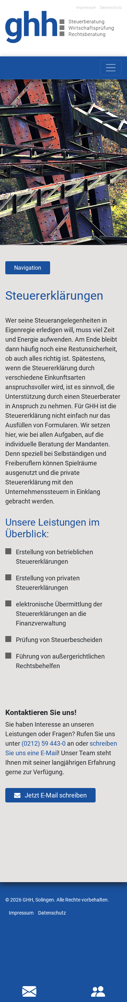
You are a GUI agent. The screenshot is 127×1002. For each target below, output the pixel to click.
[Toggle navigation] (110, 67)
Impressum (86, 7)
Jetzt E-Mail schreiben (55, 795)
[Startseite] (59, 26)
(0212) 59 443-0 (44, 743)
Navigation (27, 267)
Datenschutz (111, 7)
